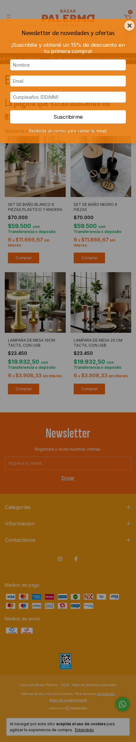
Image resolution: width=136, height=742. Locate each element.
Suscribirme (68, 117)
